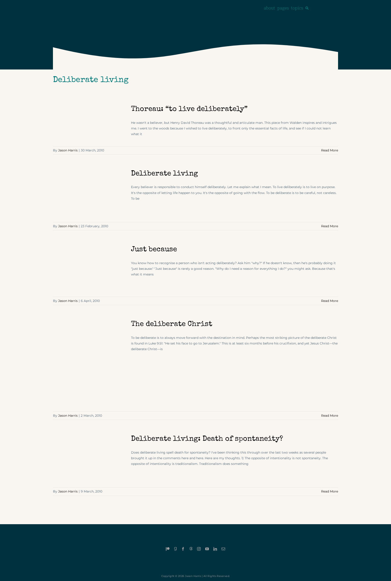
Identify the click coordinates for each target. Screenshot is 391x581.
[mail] (223, 549)
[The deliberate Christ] (89, 363)
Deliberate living (164, 174)
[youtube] (207, 549)
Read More (329, 150)
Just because (154, 249)
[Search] (307, 8)
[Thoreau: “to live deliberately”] (89, 122)
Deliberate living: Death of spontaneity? (207, 439)
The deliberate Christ (171, 324)
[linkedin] (215, 549)
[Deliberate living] (89, 193)
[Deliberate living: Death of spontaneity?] (89, 459)
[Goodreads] (175, 549)
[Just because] (89, 268)
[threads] (191, 548)
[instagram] (199, 549)
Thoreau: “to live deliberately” (189, 109)
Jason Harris (68, 150)
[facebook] (183, 549)
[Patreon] (167, 549)
